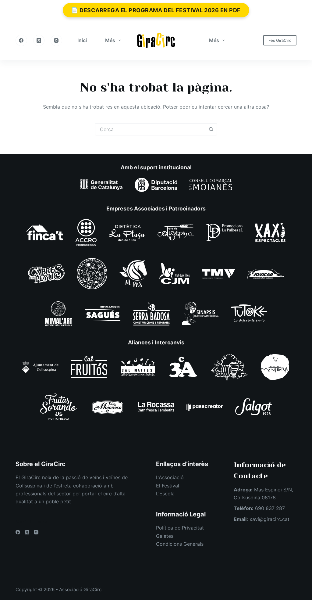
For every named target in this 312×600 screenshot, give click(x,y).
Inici (82, 40)
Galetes (164, 536)
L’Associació (170, 477)
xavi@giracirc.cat (269, 519)
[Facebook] (21, 40)
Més (110, 40)
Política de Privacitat (180, 528)
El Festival (167, 486)
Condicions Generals (180, 544)
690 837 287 (270, 508)
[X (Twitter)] (39, 40)
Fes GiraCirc (279, 40)
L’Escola (165, 493)
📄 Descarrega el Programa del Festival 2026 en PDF (156, 10)
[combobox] (150, 129)
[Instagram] (56, 40)
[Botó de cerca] (211, 129)
